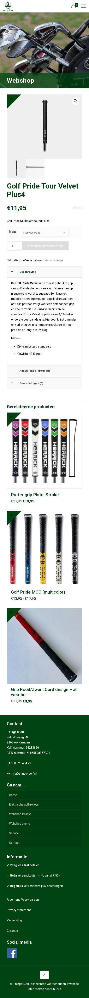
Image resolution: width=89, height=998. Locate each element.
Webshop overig (19, 823)
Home (13, 795)
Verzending (14, 920)
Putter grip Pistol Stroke (35, 494)
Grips (60, 260)
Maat (12, 231)
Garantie (12, 930)
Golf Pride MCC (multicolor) (38, 592)
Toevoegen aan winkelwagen (45, 245)
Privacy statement (19, 910)
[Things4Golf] (8, 6)
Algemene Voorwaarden (23, 899)
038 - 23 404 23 (21, 763)
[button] (75, 101)
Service (14, 833)
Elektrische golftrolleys (24, 804)
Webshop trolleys (20, 814)
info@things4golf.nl (24, 773)
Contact (14, 842)
